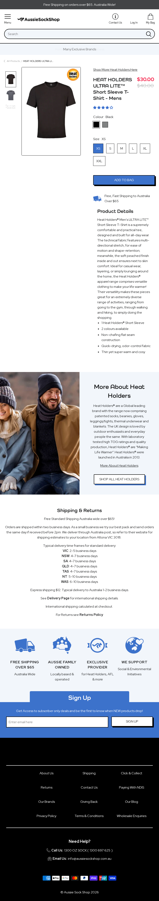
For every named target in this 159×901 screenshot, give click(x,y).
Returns (46, 787)
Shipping (89, 773)
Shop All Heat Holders (119, 479)
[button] (103, 107)
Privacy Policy (46, 816)
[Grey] (105, 125)
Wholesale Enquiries (131, 816)
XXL (99, 161)
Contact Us (89, 787)
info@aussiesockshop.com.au (89, 858)
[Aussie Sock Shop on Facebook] (74, 753)
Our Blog (131, 801)
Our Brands (46, 801)
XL (145, 148)
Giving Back (89, 801)
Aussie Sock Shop (77, 892)
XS (98, 148)
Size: (99, 139)
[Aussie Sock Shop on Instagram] (84, 753)
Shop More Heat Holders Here (115, 69)
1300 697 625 (100, 850)
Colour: (103, 117)
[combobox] (74, 34)
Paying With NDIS (131, 787)
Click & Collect (131, 773)
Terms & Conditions (89, 816)
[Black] (96, 125)
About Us (46, 773)
